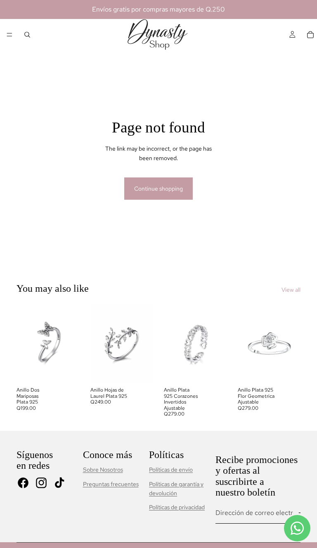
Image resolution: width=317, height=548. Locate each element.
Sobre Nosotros (103, 469)
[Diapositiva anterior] (26, 344)
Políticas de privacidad (177, 507)
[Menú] (9, 34)
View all (291, 289)
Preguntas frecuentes (111, 484)
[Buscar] (27, 35)
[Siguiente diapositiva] (71, 344)
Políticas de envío (171, 469)
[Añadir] (66, 370)
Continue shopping (158, 188)
